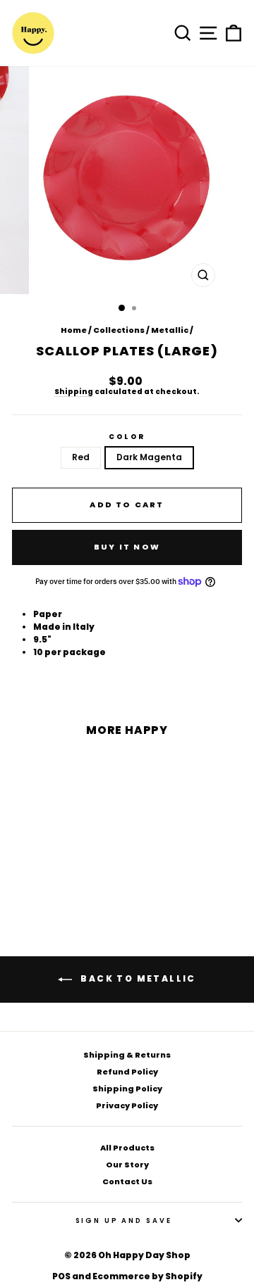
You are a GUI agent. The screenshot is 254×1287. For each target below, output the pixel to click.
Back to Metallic (137, 978)
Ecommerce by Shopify (147, 1276)
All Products (127, 1147)
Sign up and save (123, 1220)
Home (74, 330)
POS (61, 1276)
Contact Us (127, 1181)
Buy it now (127, 546)
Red (81, 457)
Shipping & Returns (127, 1054)
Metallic (169, 330)
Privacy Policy (127, 1105)
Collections (119, 330)
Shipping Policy (127, 1088)
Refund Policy (127, 1071)
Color (127, 436)
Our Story (127, 1164)
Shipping (73, 392)
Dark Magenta (149, 457)
